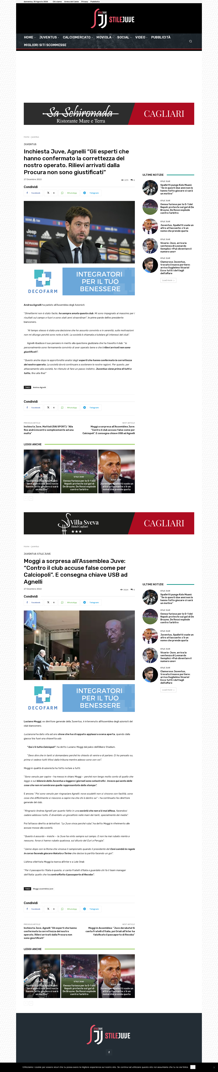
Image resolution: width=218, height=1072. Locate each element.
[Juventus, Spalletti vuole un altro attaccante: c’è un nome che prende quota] (116, 471)
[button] (190, 41)
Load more (167, 280)
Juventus (35, 137)
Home (26, 137)
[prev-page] (26, 498)
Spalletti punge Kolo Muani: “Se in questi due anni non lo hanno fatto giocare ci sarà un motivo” (42, 485)
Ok (193, 1067)
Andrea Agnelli (39, 387)
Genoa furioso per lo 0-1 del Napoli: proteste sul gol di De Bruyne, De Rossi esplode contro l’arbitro (79, 485)
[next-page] (31, 498)
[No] (214, 1067)
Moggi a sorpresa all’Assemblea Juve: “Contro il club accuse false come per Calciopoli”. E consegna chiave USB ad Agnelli (109, 430)
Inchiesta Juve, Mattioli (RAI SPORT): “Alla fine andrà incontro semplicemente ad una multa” (49, 430)
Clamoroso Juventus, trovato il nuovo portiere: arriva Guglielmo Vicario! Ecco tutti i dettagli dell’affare (175, 267)
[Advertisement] (109, 74)
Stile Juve (42, 477)
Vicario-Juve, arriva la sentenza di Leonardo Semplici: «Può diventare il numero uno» (176, 247)
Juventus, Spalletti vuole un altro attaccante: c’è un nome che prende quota (116, 486)
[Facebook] (109, 1052)
